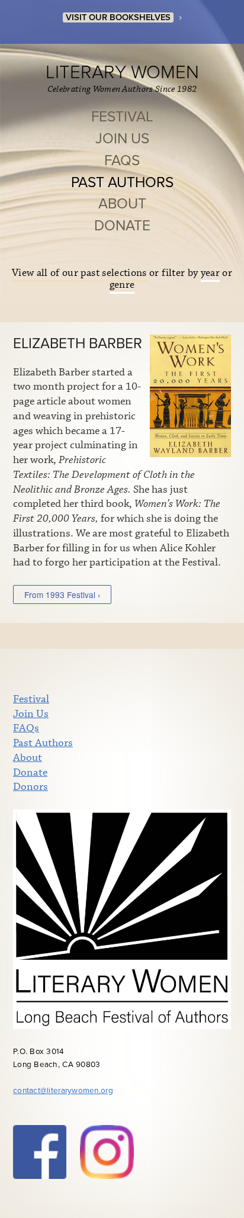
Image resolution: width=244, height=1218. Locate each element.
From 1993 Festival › (62, 594)
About (122, 204)
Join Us (122, 138)
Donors (30, 787)
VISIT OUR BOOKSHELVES (118, 17)
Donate (122, 225)
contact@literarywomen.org (63, 1090)
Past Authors (122, 182)
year (210, 273)
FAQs (122, 160)
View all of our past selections (79, 273)
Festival (122, 117)
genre (122, 285)
